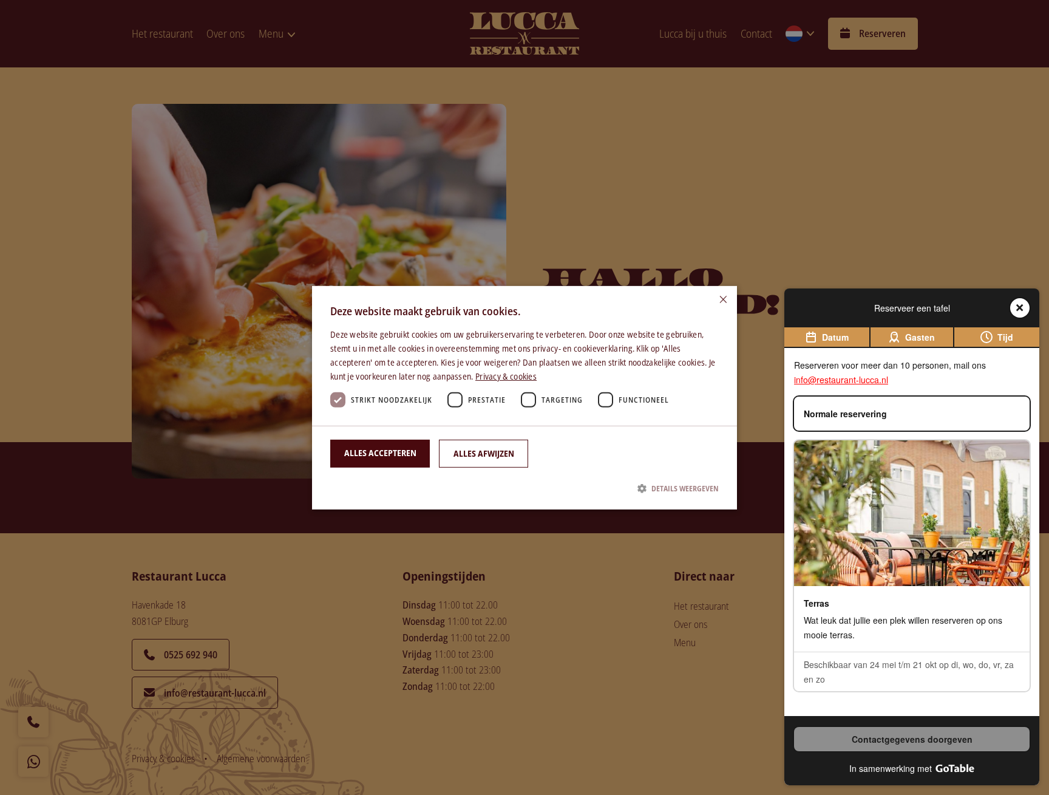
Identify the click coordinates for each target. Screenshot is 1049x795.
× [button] (723, 299)
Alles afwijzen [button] (483, 453)
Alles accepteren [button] (380, 452)
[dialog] (524, 397)
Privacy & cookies (506, 376)
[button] (524, 488)
